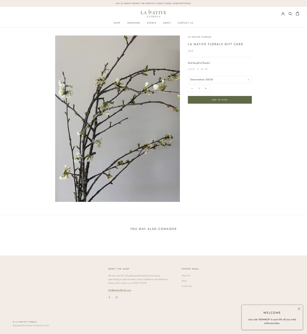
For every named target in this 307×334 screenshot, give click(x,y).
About (167, 22)
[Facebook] (198, 69)
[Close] (299, 308)
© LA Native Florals (25, 322)
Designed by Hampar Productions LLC (31, 325)
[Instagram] (116, 297)
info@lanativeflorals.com (119, 290)
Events (151, 22)
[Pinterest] (206, 69)
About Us (186, 275)
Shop (117, 22)
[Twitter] (202, 69)
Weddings (133, 22)
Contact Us (185, 22)
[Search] (290, 13)
